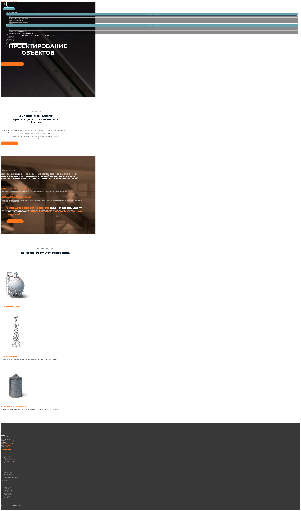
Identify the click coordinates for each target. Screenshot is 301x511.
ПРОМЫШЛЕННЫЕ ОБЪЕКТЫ (11, 306)
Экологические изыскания (17, 31)
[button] (152, 14)
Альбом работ (10, 36)
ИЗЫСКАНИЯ (5, 466)
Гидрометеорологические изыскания (21, 33)
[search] (18, 44)
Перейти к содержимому (9, 1)
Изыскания (9, 23)
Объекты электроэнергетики (18, 22)
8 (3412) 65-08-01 (11, 40)
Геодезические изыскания (17, 29)
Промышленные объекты (17, 16)
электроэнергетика (9, 356)
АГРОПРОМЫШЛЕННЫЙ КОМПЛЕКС (16, 197)
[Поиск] (29, 44)
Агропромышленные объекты (18, 18)
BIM (7, 34)
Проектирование (11, 12)
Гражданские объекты (16, 20)
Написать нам (10, 39)
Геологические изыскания (17, 28)
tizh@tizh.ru (8, 446)
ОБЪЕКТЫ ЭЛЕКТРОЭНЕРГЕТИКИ (15, 188)
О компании (9, 37)
